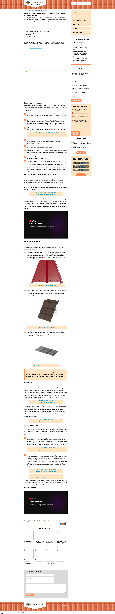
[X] (65, 524)
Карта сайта (64, 604)
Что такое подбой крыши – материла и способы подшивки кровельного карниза (50, 561)
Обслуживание (77, 32)
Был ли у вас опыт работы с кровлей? (83, 79)
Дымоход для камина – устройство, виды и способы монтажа (39, 561)
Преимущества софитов (31, 29)
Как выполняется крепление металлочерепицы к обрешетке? (81, 121)
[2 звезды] (31, 520)
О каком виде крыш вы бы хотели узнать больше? (84, 94)
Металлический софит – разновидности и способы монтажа (28, 542)
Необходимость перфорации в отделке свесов (37, 31)
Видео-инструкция (30, 37)
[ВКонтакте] (61, 524)
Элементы (76, 28)
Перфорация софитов (30, 33)
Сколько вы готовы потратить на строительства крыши (84, 87)
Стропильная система (79, 20)
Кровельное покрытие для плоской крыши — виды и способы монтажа (61, 543)
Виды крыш (76, 12)
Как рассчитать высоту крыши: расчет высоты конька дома (81, 117)
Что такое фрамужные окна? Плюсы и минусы (80, 110)
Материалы (28, 34)
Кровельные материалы (80, 16)
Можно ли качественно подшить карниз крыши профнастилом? (80, 46)
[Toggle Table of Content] (55, 28)
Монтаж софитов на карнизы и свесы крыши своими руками (61, 561)
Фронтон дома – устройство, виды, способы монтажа (49, 542)
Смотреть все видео (81, 174)
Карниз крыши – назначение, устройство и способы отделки (80, 61)
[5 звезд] (46, 520)
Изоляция (76, 24)
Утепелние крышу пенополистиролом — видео (80, 166)
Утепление (76, 169)
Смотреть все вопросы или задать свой (75, 133)
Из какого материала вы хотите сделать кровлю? (84, 73)
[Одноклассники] (63, 524)
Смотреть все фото (81, 152)
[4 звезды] (41, 520)
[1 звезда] (26, 520)
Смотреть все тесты (76, 100)
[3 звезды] (36, 520)
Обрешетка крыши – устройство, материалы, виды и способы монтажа (28, 561)
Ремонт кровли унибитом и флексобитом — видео (80, 162)
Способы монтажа (30, 36)
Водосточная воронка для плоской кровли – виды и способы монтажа (39, 543)
